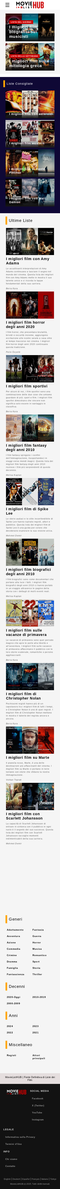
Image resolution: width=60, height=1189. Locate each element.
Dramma (12, 961)
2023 (35, 1026)
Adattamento (15, 929)
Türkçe (53, 1179)
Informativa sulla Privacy (20, 1137)
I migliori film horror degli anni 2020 (25, 324)
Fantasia (38, 929)
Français (36, 1179)
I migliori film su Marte (27, 757)
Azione (11, 942)
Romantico (39, 955)
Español (26, 1179)
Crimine (12, 955)
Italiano (45, 1179)
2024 (10, 1026)
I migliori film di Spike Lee (27, 511)
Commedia (13, 949)
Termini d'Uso (13, 1144)
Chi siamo (11, 1159)
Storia (36, 968)
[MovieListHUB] (30, 5)
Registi (11, 1055)
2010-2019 (39, 997)
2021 (35, 1032)
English (7, 1179)
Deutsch (16, 1179)
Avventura (13, 936)
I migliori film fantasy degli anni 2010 (26, 447)
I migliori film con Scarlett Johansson (24, 816)
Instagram (38, 1119)
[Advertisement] (30, 883)
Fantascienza (15, 974)
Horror (36, 942)
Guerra (36, 936)
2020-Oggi (13, 997)
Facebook (37, 1098)
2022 (10, 1032)
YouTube (37, 1112)
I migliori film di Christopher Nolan (23, 696)
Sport (36, 961)
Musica (37, 949)
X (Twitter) (38, 1105)
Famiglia (12, 968)
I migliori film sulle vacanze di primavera (26, 632)
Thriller (37, 974)
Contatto (10, 1166)
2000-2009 (13, 1003)
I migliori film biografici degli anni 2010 (28, 571)
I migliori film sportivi (27, 386)
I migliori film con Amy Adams (28, 261)
